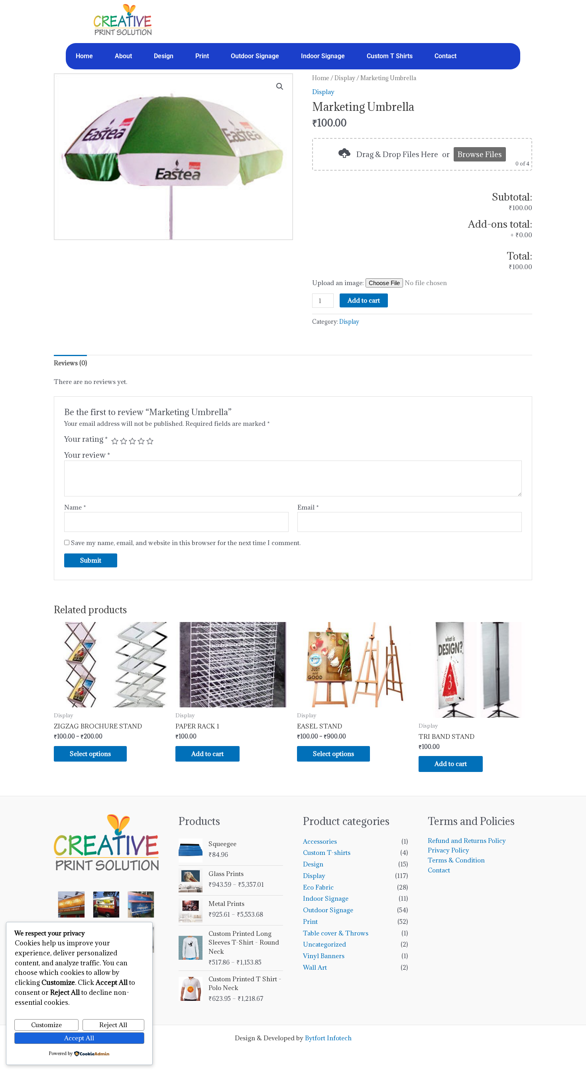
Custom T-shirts (326, 852)
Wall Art (315, 967)
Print (202, 56)
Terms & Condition (456, 860)
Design (163, 56)
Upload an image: (339, 283)
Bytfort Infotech (328, 1038)
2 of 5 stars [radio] (123, 441)
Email (308, 507)
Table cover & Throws (335, 933)
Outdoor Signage (255, 56)
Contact (445, 56)
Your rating (86, 439)
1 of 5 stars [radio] (114, 441)
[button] (280, 86)
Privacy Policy (448, 850)
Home (84, 56)
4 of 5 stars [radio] (141, 441)
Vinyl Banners (323, 956)
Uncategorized (324, 944)
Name (75, 507)
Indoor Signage (323, 56)
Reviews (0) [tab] (70, 363)
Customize (46, 1025)
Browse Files (480, 154)
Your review (87, 455)
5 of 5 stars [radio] (149, 441)
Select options (90, 754)
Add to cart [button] (207, 754)
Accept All (79, 1038)
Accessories (320, 841)
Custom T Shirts (390, 56)
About (123, 56)
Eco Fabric (318, 887)
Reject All (113, 1025)
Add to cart (364, 300)
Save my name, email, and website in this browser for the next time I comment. (186, 543)
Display (344, 78)
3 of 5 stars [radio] (132, 441)
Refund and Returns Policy (467, 841)
